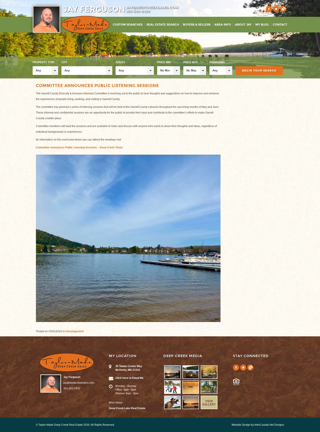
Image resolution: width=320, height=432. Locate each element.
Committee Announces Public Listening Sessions (97, 85)
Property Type (43, 62)
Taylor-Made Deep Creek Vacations (85, 24)
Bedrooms (217, 62)
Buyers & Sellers (197, 24)
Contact (280, 24)
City (64, 62)
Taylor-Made (66, 362)
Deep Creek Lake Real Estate (127, 408)
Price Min (164, 62)
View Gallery (209, 403)
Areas (120, 62)
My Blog (262, 24)
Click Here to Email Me (129, 377)
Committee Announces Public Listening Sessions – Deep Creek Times (79, 147)
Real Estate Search (163, 24)
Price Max (190, 62)
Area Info (222, 24)
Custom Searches (128, 24)
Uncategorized (75, 331)
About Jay (243, 24)
